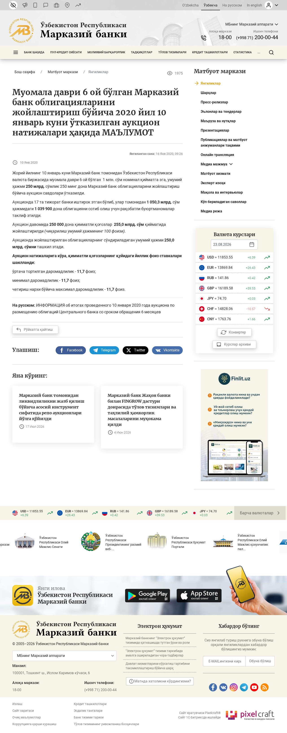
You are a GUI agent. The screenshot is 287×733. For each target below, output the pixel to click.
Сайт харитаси (23, 710)
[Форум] (45, 5)
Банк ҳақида (34, 52)
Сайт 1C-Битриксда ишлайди (199, 717)
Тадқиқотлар (141, 52)
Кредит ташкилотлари (210, 52)
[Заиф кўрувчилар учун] (13, 5)
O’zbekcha (190, 5)
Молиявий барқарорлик (106, 52)
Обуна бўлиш (260, 661)
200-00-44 (257, 37)
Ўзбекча (210, 5)
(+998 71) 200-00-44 (100, 690)
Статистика (242, 52)
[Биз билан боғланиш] (67, 5)
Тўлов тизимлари (172, 52)
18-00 (225, 37)
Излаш (17, 704)
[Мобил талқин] (35, 5)
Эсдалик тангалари (88, 710)
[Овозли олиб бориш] (25, 5)
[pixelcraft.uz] (250, 714)
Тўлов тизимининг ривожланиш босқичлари (106, 724)
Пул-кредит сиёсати (66, 52)
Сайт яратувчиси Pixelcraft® (200, 713)
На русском (232, 5)
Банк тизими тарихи (89, 717)
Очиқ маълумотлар (26, 717)
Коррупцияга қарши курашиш (34, 724)
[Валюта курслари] (78, 5)
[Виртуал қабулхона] (56, 5)
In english (254, 5)
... (259, 52)
